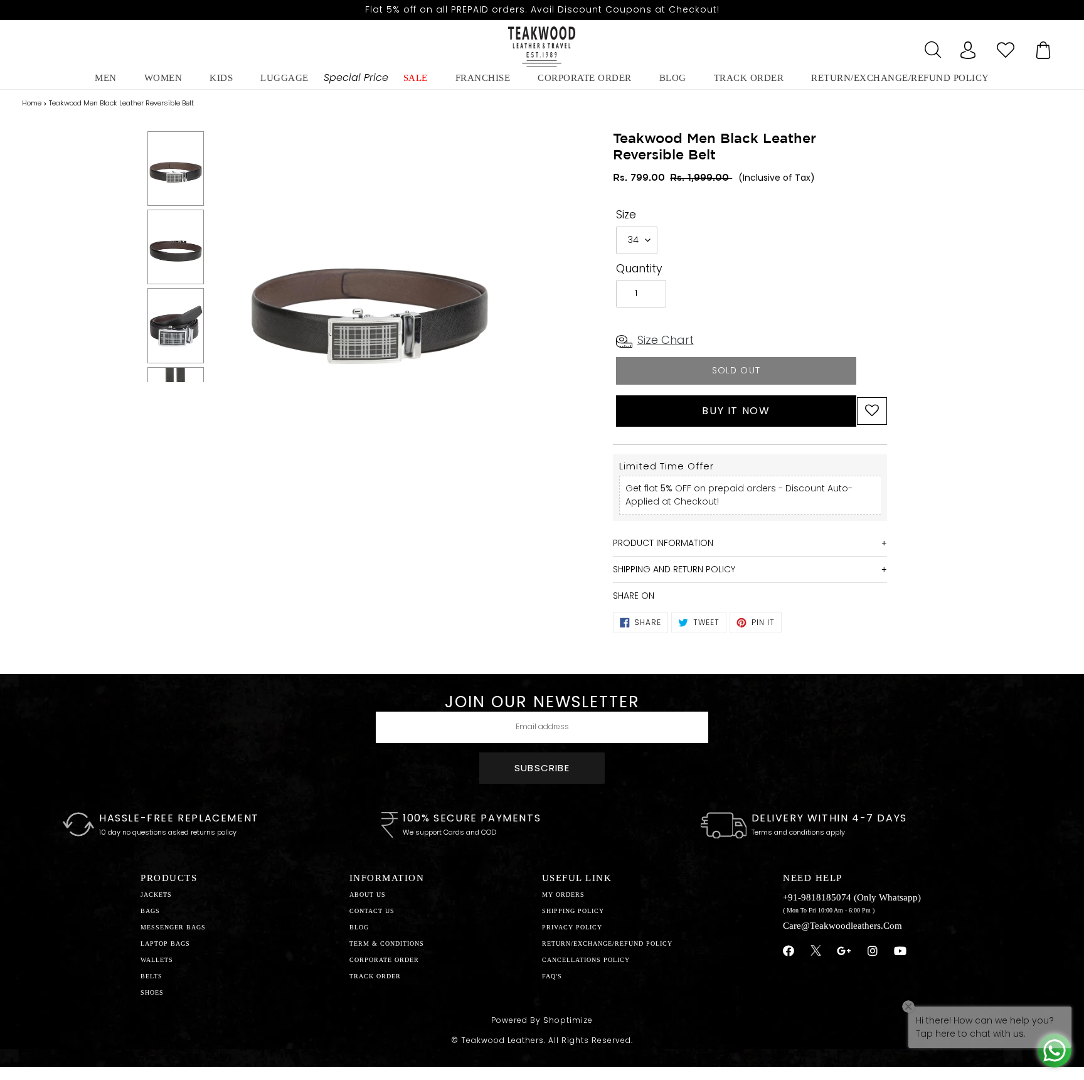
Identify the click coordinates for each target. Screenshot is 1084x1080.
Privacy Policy (572, 927)
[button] (872, 411)
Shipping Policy (573, 910)
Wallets (157, 959)
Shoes (152, 992)
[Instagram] (873, 951)
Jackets (156, 894)
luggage (284, 78)
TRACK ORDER (375, 976)
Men (106, 78)
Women (163, 78)
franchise (483, 78)
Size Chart (665, 340)
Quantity (639, 268)
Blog (359, 927)
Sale (415, 78)
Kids (221, 78)
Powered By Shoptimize (542, 1020)
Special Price (356, 77)
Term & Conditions (386, 943)
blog (672, 78)
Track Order (749, 78)
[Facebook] (789, 951)
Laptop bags (165, 943)
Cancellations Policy (586, 959)
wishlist (1005, 46)
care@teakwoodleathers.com (842, 926)
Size (626, 214)
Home (31, 103)
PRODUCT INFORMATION (663, 543)
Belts (151, 976)
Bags (150, 910)
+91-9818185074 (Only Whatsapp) (852, 897)
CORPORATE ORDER (384, 959)
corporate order (585, 78)
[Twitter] (815, 952)
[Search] (930, 46)
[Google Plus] (844, 951)
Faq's (552, 976)
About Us (367, 894)
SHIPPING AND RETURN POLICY (674, 569)
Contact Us (372, 910)
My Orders (563, 894)
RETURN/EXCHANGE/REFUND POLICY (900, 78)
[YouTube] (900, 951)
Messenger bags (173, 927)
